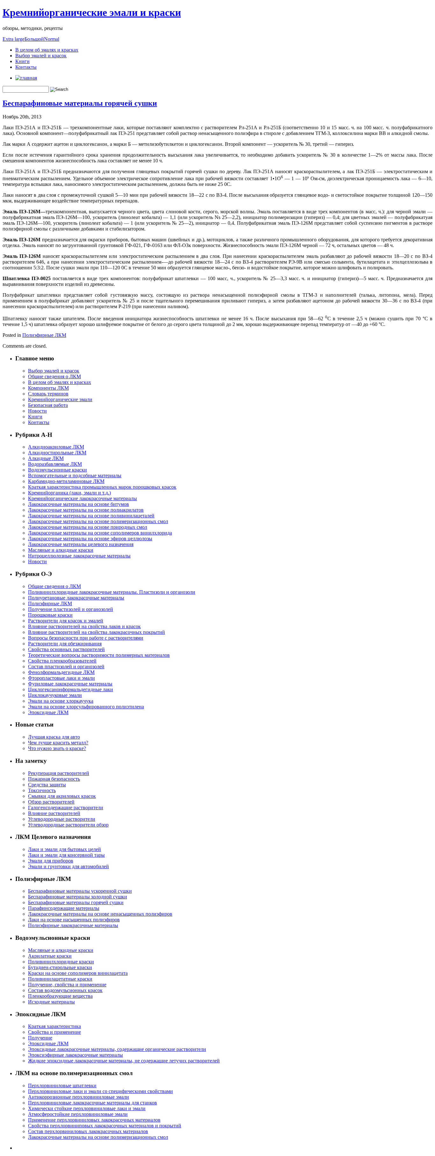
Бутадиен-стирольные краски (60, 967)
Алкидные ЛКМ (46, 458)
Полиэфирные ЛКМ (44, 335)
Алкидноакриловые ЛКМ (56, 447)
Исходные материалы (51, 1001)
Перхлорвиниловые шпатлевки (62, 1085)
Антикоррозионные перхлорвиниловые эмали (78, 1097)
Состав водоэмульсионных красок (65, 990)
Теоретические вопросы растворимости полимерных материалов (99, 655)
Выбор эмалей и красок (41, 55)
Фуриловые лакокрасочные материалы (70, 683)
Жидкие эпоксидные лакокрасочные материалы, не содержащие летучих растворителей (124, 1060)
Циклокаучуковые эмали (55, 695)
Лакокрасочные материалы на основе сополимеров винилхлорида (100, 532)
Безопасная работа (48, 405)
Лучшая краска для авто (54, 737)
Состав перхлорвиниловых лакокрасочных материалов (88, 1131)
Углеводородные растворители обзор (68, 824)
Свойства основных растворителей (66, 649)
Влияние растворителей (54, 813)
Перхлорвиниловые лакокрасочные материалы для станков (92, 1102)
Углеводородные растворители (61, 819)
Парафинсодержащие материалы (63, 908)
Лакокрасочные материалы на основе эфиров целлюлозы (90, 538)
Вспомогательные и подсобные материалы (74, 475)
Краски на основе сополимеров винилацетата (78, 973)
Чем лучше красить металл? (58, 742)
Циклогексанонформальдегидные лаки (70, 689)
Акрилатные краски (50, 956)
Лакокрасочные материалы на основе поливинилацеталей (91, 515)
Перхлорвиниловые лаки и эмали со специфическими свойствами (100, 1091)
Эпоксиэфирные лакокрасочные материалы (75, 1055)
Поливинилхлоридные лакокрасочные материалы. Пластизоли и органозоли (111, 592)
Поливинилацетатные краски (60, 979)
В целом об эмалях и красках (46, 50)
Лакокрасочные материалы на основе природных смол (87, 527)
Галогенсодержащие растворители (65, 807)
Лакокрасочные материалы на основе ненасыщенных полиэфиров (100, 914)
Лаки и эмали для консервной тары (66, 855)
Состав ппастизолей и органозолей (66, 666)
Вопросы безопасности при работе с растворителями (85, 638)
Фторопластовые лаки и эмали (61, 678)
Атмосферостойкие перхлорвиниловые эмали (78, 1114)
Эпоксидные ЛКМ (48, 712)
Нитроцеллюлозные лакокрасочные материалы (79, 555)
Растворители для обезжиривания (65, 643)
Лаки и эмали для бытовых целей (64, 849)
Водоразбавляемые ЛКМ (55, 464)
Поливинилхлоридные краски (61, 961)
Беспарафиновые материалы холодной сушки (77, 896)
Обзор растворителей (51, 802)
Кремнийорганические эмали (60, 399)
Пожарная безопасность (54, 779)
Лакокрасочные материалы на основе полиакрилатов (86, 510)
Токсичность (42, 790)
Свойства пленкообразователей (62, 660)
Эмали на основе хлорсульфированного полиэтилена (86, 706)
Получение (40, 1037)
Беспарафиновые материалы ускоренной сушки (80, 891)
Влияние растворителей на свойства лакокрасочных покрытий (96, 632)
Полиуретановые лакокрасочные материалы (76, 597)
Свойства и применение (54, 1032)
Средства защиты (47, 784)
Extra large (14, 39)
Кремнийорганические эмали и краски (92, 12)
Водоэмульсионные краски (57, 469)
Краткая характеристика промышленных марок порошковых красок (102, 487)
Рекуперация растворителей (58, 773)
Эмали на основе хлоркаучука (60, 701)
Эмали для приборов (50, 860)
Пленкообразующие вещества (60, 996)
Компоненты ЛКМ (48, 388)
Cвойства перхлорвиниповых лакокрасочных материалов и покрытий (104, 1125)
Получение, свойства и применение (67, 984)
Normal (51, 39)
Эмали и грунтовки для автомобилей (68, 866)
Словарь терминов (48, 393)
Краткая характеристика (54, 1026)
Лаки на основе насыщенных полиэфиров (74, 919)
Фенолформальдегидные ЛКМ (61, 672)
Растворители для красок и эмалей (65, 620)
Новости (37, 411)
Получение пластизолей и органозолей (70, 609)
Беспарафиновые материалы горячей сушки (80, 103)
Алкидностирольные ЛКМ (57, 452)
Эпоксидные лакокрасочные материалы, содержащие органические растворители (117, 1049)
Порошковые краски (50, 615)
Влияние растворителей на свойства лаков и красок (84, 626)
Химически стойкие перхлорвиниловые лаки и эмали (87, 1108)
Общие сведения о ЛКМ (54, 376)
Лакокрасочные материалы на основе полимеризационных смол (98, 521)
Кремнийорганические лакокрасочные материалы (82, 498)
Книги (22, 61)
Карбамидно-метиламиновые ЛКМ (66, 481)
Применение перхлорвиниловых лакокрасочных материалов (94, 1120)
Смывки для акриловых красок (62, 796)
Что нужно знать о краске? (57, 748)
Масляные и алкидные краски (60, 550)
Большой (34, 39)
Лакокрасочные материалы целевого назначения (80, 544)
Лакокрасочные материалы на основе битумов (78, 504)
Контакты (26, 67)
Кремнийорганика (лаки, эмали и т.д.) (69, 492)
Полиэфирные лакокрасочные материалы (73, 925)
